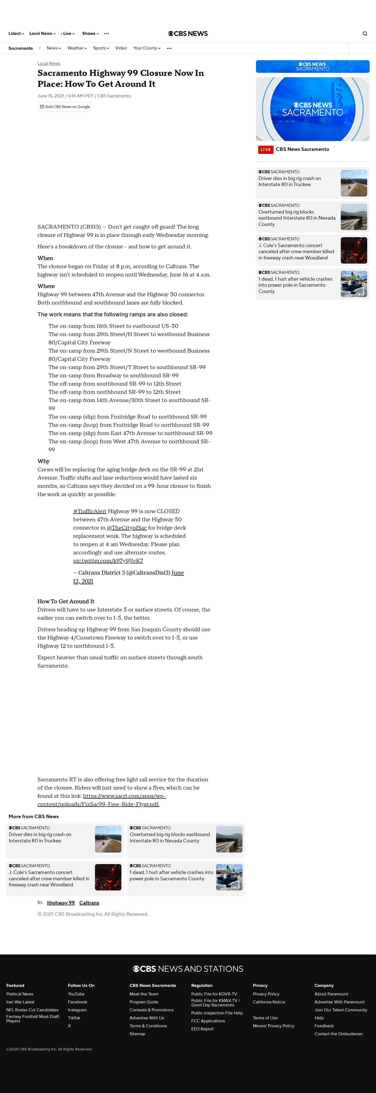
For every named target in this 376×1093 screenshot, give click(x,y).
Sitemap (137, 1034)
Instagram (77, 1010)
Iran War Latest (20, 1002)
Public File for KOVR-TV (214, 994)
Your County (145, 48)
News (53, 48)
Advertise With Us (147, 1018)
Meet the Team (144, 994)
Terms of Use (265, 1018)
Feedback (324, 1026)
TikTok (74, 1018)
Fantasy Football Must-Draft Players (32, 1018)
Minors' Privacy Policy (273, 1026)
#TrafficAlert (90, 511)
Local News (41, 33)
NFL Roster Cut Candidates (32, 1010)
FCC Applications (208, 1021)
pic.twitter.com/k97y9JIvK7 (108, 561)
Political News (19, 994)
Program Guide (144, 1002)
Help (319, 1018)
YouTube (76, 994)
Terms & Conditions (148, 1026)
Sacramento (21, 48)
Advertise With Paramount (340, 1002)
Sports (100, 48)
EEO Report (202, 1029)
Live (67, 33)
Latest (15, 33)
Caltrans (89, 903)
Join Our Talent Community (341, 1010)
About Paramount (331, 994)
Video (121, 48)
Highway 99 (61, 903)
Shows (89, 33)
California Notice (269, 1002)
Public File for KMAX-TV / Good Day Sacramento (215, 1002)
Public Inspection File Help (217, 1013)
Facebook (77, 1002)
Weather (76, 48)
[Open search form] (365, 33)
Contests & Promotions (151, 1010)
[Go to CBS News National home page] (188, 33)
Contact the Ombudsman (339, 1034)
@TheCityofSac (127, 528)
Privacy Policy (266, 994)
